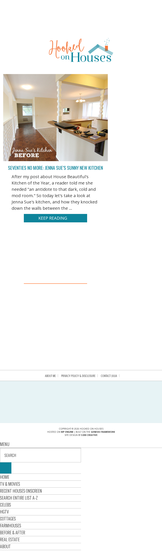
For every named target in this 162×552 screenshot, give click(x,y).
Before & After (12, 532)
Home (4, 477)
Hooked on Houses (81, 49)
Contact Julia (109, 375)
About (5, 546)
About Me (50, 375)
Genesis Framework (103, 431)
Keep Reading (52, 218)
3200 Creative (89, 435)
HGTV (4, 511)
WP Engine (67, 431)
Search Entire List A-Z (19, 498)
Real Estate (10, 539)
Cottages (8, 518)
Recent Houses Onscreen (21, 491)
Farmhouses (10, 525)
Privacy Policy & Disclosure (78, 375)
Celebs (5, 505)
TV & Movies (10, 484)
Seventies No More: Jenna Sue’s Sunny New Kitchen (55, 167)
